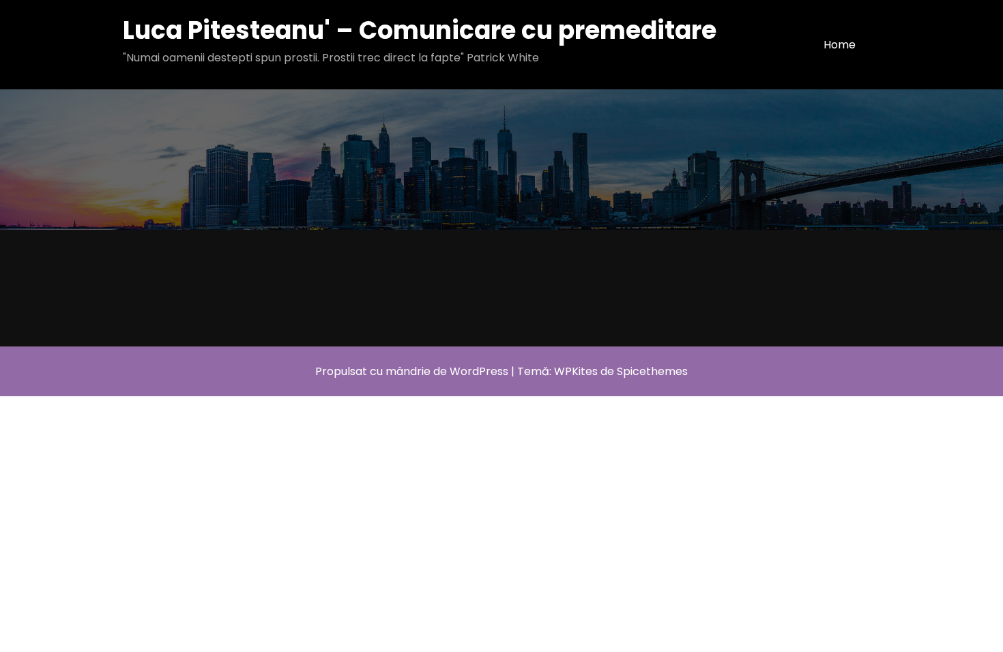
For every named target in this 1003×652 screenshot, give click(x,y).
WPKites (577, 371)
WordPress (479, 371)
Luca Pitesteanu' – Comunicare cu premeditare (419, 30)
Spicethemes (652, 371)
